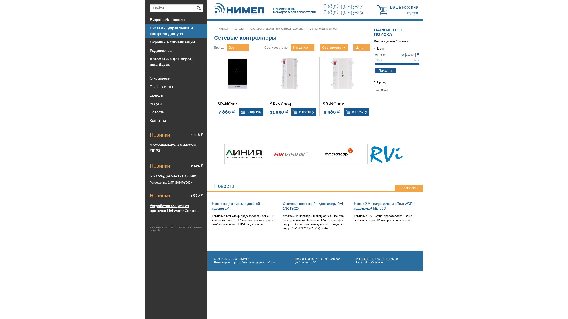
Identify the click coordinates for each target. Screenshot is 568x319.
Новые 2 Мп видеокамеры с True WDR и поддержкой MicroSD (384, 206)
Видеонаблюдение (167, 20)
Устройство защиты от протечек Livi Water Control (174, 208)
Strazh (384, 89)
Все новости (408, 188)
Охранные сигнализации (172, 42)
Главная (223, 28)
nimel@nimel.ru (374, 262)
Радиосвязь (161, 50)
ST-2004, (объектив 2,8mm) (173, 176)
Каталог (239, 28)
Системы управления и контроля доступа (276, 28)
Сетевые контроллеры (324, 28)
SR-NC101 (227, 104)
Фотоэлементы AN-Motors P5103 (173, 147)
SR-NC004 (280, 104)
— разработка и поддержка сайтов (244, 262)
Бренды (156, 95)
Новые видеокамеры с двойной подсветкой (236, 206)
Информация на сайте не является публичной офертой (176, 229)
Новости (157, 112)
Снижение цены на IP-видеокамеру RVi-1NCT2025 (313, 206)
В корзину (254, 112)
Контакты (158, 120)
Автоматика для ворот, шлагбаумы (171, 61)
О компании (160, 78)
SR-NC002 (333, 104)
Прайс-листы (161, 86)
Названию (300, 47)
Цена (359, 47)
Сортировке (331, 47)
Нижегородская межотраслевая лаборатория (265, 10)
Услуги (156, 103)
